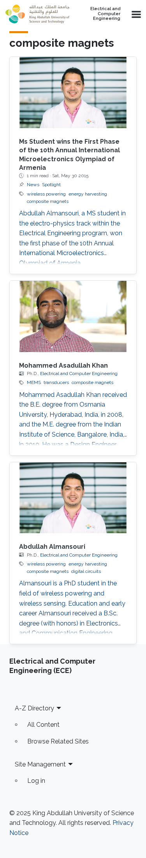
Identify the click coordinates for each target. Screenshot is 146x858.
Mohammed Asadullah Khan (63, 365)
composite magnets (48, 201)
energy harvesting (88, 194)
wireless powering (46, 194)
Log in (36, 780)
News (33, 184)
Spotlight (51, 184)
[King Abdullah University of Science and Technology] (37, 14)
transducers (56, 382)
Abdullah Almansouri (52, 546)
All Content (43, 724)
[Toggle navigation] (135, 14)
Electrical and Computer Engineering (105, 14)
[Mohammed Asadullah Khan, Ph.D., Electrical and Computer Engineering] (73, 316)
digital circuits (86, 571)
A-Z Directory (34, 708)
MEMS (34, 382)
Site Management (40, 764)
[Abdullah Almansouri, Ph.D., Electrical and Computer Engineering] (73, 498)
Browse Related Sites (58, 741)
